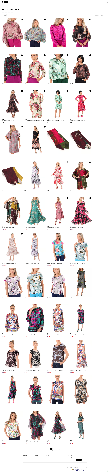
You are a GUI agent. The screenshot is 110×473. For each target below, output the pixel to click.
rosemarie (71, 369)
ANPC (81, 467)
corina (3, 83)
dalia (71, 297)
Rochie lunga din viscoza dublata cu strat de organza (77, 441)
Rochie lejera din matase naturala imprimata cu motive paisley (55, 334)
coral (71, 440)
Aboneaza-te (79, 459)
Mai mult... (35, 460)
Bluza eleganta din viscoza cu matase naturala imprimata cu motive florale (34, 84)
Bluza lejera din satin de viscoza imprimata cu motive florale (9, 370)
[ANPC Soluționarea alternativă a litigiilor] (76, 470)
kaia (70, 190)
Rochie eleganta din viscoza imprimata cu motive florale (77, 120)
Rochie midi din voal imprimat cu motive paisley (8, 120)
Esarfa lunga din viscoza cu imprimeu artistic (53, 156)
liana (3, 369)
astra (25, 226)
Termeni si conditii (70, 467)
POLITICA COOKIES (76, 467)
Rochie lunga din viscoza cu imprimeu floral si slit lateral (31, 156)
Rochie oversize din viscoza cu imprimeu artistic (8, 227)
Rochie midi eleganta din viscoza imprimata (30, 227)
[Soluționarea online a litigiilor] (83, 470)
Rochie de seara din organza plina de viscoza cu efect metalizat (10, 156)
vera (25, 190)
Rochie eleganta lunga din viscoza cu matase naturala (31, 263)
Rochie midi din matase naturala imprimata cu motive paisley (78, 370)
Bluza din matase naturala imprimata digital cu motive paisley (10, 334)
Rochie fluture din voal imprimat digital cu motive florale (31, 441)
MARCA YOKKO (47, 456)
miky (2, 333)
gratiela (71, 83)
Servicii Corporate (47, 460)
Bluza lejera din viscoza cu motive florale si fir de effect (9, 441)
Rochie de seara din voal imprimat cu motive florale (76, 227)
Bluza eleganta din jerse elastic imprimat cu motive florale (55, 263)
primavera (26, 297)
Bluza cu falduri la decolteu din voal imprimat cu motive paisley (78, 84)
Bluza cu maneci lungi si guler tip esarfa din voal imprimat (9, 84)
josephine (26, 440)
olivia (48, 190)
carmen (71, 119)
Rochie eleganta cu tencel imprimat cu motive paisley (9, 263)
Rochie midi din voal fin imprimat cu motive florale (53, 441)
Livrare (35, 456)
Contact (24, 456)
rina (2, 190)
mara (3, 297)
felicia (25, 83)
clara (48, 440)
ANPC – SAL (85, 467)
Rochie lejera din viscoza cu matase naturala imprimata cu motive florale (34, 120)
